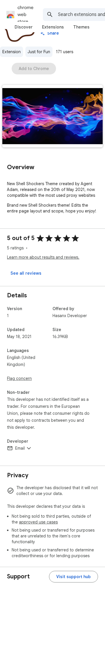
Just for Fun (39, 51)
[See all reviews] (26, 273)
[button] (52, 117)
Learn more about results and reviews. (43, 257)
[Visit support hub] (73, 577)
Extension (11, 51)
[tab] (23, 27)
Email (20, 448)
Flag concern (19, 378)
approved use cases (38, 522)
